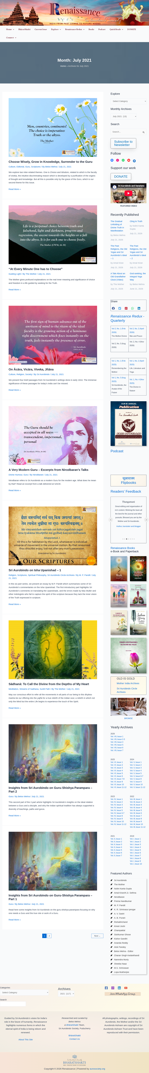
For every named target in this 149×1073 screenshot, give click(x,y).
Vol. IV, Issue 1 (117, 799)
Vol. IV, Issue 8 (117, 816)
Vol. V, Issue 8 (136, 779)
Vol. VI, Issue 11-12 (118, 787)
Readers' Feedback (126, 491)
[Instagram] (112, 988)
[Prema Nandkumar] (121, 901)
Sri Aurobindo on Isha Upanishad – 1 (35, 570)
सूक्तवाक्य (128, 478)
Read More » (15, 189)
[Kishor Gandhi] (119, 939)
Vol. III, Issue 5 (136, 810)
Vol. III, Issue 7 (136, 816)
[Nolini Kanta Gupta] (121, 889)
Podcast (117, 451)
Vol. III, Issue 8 (136, 819)
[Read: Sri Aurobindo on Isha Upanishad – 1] (53, 536)
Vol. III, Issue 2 (136, 802)
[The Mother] (118, 884)
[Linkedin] (119, 988)
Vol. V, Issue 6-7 (136, 776)
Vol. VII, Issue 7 (117, 750)
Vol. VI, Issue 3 (117, 768)
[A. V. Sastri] (117, 914)
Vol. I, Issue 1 (135, 839)
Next (97, 936)
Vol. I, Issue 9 (135, 861)
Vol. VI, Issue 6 (117, 776)
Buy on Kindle (138, 629)
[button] (13, 30)
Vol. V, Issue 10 (136, 784)
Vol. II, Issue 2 (116, 842)
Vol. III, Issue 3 (136, 805)
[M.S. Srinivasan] (120, 968)
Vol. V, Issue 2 (136, 765)
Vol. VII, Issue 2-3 (118, 739)
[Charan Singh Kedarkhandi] (125, 955)
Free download (138, 604)
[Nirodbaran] (117, 897)
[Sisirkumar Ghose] (121, 934)
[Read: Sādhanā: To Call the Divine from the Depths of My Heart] (53, 649)
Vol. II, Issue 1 (116, 839)
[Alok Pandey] (118, 947)
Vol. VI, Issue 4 (117, 771)
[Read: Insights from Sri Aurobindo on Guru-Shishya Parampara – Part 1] (53, 861)
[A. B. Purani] (118, 918)
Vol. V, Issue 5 (136, 773)
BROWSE (128, 718)
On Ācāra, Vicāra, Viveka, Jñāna (31, 369)
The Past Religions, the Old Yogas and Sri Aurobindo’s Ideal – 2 (138, 252)
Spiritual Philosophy (37, 575)
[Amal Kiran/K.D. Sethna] (123, 893)
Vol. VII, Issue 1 (117, 736)
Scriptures (36, 167)
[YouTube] (125, 988)
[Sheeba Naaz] (119, 964)
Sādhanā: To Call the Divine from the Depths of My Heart (49, 684)
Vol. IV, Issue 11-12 (118, 824)
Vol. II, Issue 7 (116, 856)
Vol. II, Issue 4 (116, 847)
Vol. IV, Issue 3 (117, 805)
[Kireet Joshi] (118, 926)
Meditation (13, 689)
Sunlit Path (45, 689)
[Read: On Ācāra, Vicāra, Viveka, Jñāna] (53, 335)
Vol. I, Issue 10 (136, 864)
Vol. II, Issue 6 (116, 853)
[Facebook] (106, 988)
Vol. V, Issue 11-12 (137, 787)
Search (3, 1000)
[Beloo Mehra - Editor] (122, 951)
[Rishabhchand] (119, 922)
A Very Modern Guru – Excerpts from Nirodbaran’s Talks (48, 470)
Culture (12, 167)
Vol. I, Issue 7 (135, 856)
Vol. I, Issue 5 (135, 850)
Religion (20, 374)
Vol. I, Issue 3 (135, 844)
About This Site (26, 1039)
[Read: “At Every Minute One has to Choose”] (53, 234)
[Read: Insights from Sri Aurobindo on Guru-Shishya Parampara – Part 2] (53, 753)
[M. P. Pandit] (118, 905)
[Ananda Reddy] (119, 943)
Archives (64, 989)
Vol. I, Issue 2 (135, 842)
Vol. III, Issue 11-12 (137, 827)
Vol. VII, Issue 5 (117, 745)
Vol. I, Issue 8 (135, 858)
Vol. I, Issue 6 (135, 853)
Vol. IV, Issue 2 (117, 802)
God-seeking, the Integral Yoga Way (138, 276)
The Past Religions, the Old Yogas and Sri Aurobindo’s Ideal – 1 (119, 252)
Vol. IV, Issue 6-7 (117, 813)
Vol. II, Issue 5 (116, 850)
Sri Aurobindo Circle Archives (60, 575)
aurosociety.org (97, 1069)
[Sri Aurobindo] (119, 880)
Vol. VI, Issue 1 (117, 762)
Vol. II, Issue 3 (116, 844)
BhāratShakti (72, 1025)
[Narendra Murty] (120, 960)
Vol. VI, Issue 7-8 (117, 779)
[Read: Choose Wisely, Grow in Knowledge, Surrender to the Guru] (53, 127)
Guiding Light (15, 274)
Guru (27, 167)
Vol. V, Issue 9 (136, 782)
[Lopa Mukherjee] (120, 972)
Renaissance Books (123, 548)
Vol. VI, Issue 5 (117, 773)
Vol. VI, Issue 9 (117, 782)
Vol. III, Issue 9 (136, 821)
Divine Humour (15, 475)
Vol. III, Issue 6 (136, 813)
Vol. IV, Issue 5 (117, 810)
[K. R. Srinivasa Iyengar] (123, 909)
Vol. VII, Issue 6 (117, 748)
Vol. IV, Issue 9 (117, 819)
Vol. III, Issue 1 (136, 799)
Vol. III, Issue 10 (136, 824)
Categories (5, 988)
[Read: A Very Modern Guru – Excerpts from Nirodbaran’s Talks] (53, 435)
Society (28, 374)
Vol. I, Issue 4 (135, 847)
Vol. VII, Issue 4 (117, 742)
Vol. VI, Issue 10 (117, 784)
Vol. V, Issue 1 (136, 762)
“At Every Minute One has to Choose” (36, 269)
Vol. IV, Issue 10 (117, 821)
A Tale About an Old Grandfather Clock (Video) (118, 276)
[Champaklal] (118, 930)
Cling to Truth (136, 221)
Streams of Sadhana (29, 689)
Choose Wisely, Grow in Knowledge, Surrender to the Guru (50, 161)
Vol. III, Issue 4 (136, 808)
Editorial (20, 167)
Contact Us (74, 1039)
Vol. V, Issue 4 (136, 771)
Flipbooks (128, 483)
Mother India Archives (128, 683)
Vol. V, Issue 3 (136, 768)
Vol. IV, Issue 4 (117, 808)
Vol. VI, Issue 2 (117, 765)
